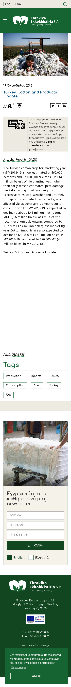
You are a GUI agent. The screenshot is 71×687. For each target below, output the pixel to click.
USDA (55, 376)
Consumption (15, 385)
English (19, 557)
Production (13, 376)
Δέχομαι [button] (36, 675)
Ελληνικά (42, 557)
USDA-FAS (18, 354)
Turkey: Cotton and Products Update (29, 252)
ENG (18, 4)
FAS (8, 394)
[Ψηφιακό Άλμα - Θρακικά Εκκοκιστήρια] (35, 623)
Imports (36, 376)
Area (37, 385)
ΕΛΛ (7, 4)
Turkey (53, 385)
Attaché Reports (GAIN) (20, 159)
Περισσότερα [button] (18, 667)
